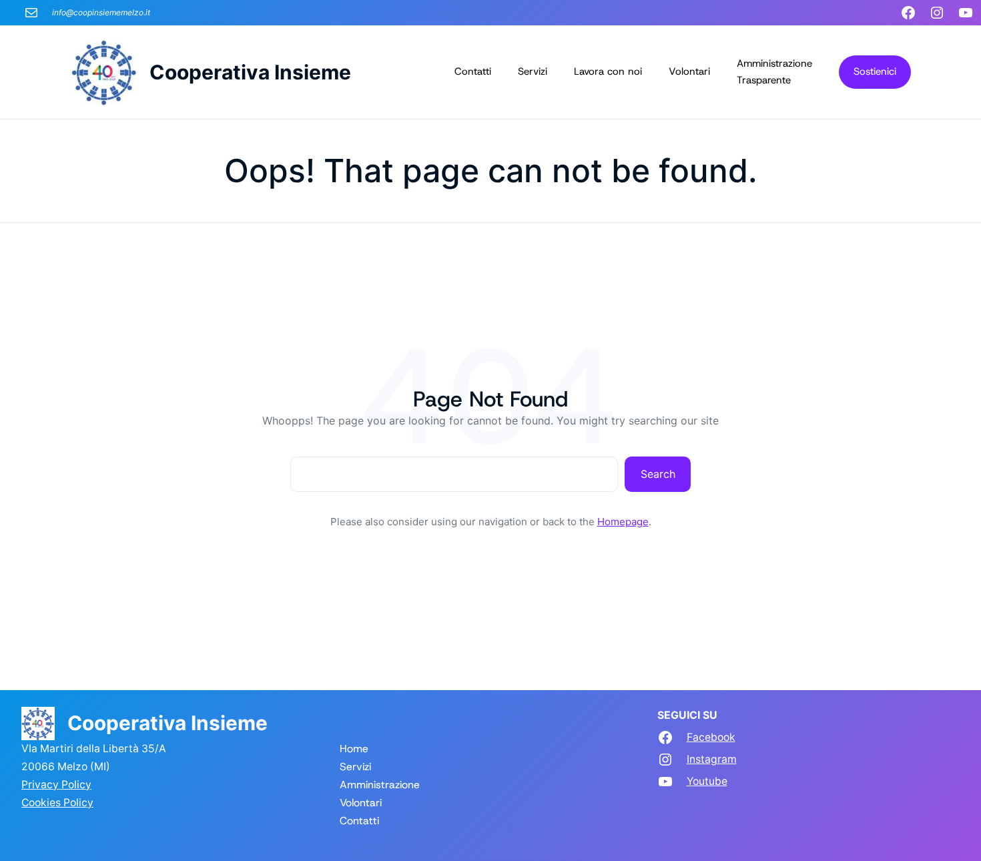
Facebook (711, 737)
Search (658, 474)
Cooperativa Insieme (250, 72)
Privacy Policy (56, 784)
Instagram (712, 759)
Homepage (623, 521)
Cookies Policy (57, 802)
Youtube (707, 781)
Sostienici (875, 71)
